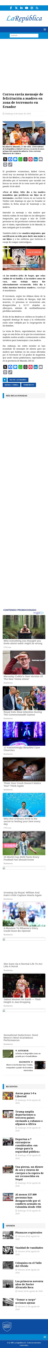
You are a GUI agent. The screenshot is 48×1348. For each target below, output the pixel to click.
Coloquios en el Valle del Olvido (28, 1264)
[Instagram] (31, 8)
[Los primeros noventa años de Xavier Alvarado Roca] (8, 1284)
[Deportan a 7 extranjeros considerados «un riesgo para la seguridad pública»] (8, 1142)
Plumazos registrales (28, 1232)
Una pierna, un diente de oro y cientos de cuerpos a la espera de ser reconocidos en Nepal (29, 1173)
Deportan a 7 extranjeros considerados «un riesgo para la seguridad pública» (27, 1145)
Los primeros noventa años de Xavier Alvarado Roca (29, 1284)
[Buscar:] (24, 35)
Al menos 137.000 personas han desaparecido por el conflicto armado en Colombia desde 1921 (28, 1201)
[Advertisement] (24, 64)
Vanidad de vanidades (29, 1247)
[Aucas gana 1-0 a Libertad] (8, 1096)
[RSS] (37, 8)
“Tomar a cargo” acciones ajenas (25, 1301)
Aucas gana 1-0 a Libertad (25, 1095)
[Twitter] (16, 8)
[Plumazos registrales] (8, 1235)
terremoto (28, 385)
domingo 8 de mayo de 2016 (18, 114)
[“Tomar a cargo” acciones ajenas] (8, 1302)
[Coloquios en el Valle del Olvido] (8, 1265)
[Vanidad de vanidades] (8, 1250)
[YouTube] (26, 8)
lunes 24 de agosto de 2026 (30, 1291)
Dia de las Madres (18, 380)
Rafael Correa (11, 385)
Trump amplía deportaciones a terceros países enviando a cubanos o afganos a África (29, 1118)
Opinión (10, 1225)
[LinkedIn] (21, 8)
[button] (44, 29)
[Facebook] (11, 8)
